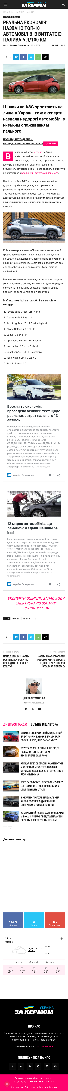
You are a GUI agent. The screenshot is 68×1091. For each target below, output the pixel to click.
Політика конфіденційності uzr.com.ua (33, 1078)
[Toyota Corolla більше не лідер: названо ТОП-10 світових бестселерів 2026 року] (11, 751)
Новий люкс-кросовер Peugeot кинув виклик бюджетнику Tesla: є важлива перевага (51, 661)
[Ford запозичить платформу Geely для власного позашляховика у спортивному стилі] (11, 785)
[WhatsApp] (38, 57)
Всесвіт (30, 12)
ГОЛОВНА (7, 12)
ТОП (35, 619)
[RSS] (30, 1066)
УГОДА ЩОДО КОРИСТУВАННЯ (28, 1081)
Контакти (50, 1081)
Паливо (15, 619)
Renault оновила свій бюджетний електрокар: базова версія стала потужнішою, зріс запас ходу (41, 736)
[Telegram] (16, 57)
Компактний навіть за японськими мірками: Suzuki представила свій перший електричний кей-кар (42, 816)
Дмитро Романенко (19, 45)
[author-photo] (34, 693)
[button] (5, 4)
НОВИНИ (19, 12)
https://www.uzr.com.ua (34, 703)
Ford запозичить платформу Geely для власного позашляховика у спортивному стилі (42, 786)
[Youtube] (40, 709)
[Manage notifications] (6, 1084)
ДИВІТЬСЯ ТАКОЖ (15, 724)
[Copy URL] (45, 57)
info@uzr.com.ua (44, 1046)
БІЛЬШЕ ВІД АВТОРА (44, 724)
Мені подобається (13, 913)
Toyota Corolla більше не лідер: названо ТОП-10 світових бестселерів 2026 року (40, 752)
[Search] (63, 4)
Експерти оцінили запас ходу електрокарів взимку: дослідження (35, 603)
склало (38, 152)
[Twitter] (31, 57)
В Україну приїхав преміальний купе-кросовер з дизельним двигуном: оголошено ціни (40, 801)
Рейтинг (26, 619)
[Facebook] (23, 57)
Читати (34, 913)
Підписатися (55, 913)
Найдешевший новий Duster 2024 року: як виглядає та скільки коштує (16, 661)
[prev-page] (5, 828)
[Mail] (21, 1066)
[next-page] (10, 828)
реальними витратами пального (39, 172)
